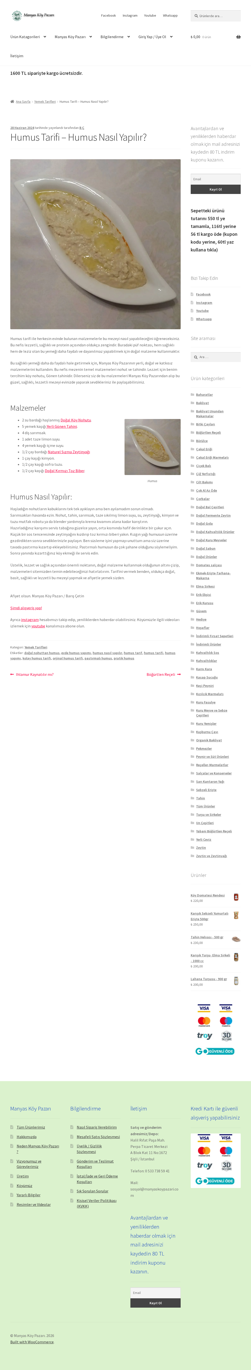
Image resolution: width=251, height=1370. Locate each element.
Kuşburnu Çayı (207, 732)
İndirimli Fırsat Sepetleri (214, 636)
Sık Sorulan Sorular (92, 1191)
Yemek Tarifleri (45, 101)
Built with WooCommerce (32, 1341)
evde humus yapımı (76, 653)
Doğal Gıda (204, 523)
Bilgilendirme (112, 36)
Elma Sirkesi (205, 586)
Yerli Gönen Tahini (61, 426)
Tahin (200, 798)
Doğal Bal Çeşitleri (210, 507)
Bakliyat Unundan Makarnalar (210, 413)
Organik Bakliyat (209, 740)
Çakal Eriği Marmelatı (212, 457)
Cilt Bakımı (204, 482)
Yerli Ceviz (203, 839)
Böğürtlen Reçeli (161, 675)
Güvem (201, 611)
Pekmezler (204, 748)
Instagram (130, 15)
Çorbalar (203, 499)
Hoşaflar (202, 627)
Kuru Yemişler (206, 723)
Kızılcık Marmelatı (210, 694)
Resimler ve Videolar (34, 1204)
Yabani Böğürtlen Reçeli (214, 831)
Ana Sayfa (23, 101)
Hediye (201, 619)
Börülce (202, 441)
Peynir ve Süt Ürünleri (212, 756)
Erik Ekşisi (203, 594)
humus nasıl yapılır (107, 653)
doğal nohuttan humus (42, 653)
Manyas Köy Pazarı (70, 36)
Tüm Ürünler (205, 806)
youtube (38, 625)
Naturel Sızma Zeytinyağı (69, 451)
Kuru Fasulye (205, 702)
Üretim (23, 1176)
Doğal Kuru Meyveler (211, 540)
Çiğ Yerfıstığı (205, 474)
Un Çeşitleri (205, 823)
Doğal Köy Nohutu (76, 420)
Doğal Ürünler (206, 557)
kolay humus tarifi (37, 658)
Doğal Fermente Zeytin (213, 515)
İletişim (16, 55)
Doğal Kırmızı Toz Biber (64, 470)
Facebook (108, 15)
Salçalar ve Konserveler (214, 773)
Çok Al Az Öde (206, 490)
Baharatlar (204, 394)
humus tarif (133, 653)
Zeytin (201, 847)
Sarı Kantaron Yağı (210, 781)
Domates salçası (209, 565)
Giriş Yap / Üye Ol (152, 36)
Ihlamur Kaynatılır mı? (35, 675)
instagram (30, 619)
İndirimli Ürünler (208, 644)
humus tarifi (153, 653)
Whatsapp (170, 15)
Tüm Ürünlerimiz (31, 1127)
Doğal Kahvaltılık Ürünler (215, 532)
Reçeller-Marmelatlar (212, 765)
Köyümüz (24, 1185)
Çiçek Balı (203, 466)
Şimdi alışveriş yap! (26, 607)
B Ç (81, 127)
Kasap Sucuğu (207, 677)
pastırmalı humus (98, 658)
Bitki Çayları (205, 424)
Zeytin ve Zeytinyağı (211, 856)
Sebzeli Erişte (206, 790)
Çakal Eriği (204, 449)
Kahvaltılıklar (206, 660)
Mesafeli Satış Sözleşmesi (98, 1136)
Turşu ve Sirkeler (208, 814)
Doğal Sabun (205, 548)
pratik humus (124, 658)
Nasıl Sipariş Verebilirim (97, 1127)
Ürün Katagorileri (25, 36)
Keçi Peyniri (205, 685)
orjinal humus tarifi (68, 658)
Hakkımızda (27, 1136)
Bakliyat (202, 403)
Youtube (150, 15)
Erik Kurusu (204, 603)
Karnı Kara (204, 669)
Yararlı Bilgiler (28, 1194)
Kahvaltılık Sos (207, 652)
